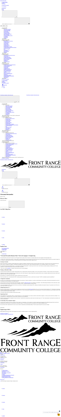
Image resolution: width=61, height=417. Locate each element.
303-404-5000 (2, 362)
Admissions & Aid (5, 54)
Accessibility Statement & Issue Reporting (8, 375)
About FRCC (5, 28)
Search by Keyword (3, 200)
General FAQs (6, 37)
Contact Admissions (7, 61)
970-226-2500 (2, 367)
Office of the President (9, 106)
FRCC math (31, 289)
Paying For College (6, 59)
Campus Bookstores (7, 66)
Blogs (3, 187)
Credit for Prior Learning (7, 57)
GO (1, 252)
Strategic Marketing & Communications (7, 377)
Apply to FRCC (8, 134)
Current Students (4, 2)
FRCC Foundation (6, 34)
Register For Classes (8, 122)
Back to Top (2, 379)
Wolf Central (6, 77)
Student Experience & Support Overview (10, 64)
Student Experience (6, 63)
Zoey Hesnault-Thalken (5, 248)
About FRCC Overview (7, 29)
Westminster (2, 359)
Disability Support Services (8, 69)
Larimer (1, 364)
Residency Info (8, 138)
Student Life (5, 74)
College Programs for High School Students (10, 47)
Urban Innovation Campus (9, 110)
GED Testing (6, 50)
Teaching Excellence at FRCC (8, 35)
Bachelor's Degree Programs (8, 46)
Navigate (3, 374)
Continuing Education (7, 48)
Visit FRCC (7, 139)
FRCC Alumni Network (7, 70)
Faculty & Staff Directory (5, 371)
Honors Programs (6, 51)
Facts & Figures (6, 31)
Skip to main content (3, 0)
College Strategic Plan (7, 30)
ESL (6, 126)
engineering (9, 268)
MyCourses (3, 3)
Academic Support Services (8, 65)
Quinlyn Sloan (4, 249)
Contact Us (7, 114)
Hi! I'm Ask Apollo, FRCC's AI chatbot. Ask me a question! (51, 412)
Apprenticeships (6, 45)
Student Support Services (7, 75)
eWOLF (3, 81)
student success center (27, 282)
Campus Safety (6, 67)
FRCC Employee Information (6, 372)
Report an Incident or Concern (6, 376)
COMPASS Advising (7, 68)
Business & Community (5, 79)
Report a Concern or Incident (8, 73)
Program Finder (6, 41)
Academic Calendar (7, 42)
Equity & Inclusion (6, 32)
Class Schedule (6, 43)
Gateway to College (7, 49)
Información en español (5, 5)
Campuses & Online (7, 33)
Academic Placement (9, 135)
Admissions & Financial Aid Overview (9, 55)
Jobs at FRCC (4, 373)
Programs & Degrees (6, 40)
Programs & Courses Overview (10, 118)
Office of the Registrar (7, 72)
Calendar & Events (5, 370)
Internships (5, 52)
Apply (3, 87)
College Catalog (6, 44)
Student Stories (4, 253)
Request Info (4, 8)
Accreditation (6, 36)
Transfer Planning (6, 76)
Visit (2, 9)
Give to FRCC (4, 6)
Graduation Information (7, 71)
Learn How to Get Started (4, 313)
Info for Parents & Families (8, 58)
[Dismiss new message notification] (59, 411)
